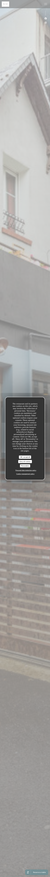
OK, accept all (25, 457)
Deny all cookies (25, 461)
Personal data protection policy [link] (25, 470)
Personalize (25, 466)
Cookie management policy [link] (25, 474)
